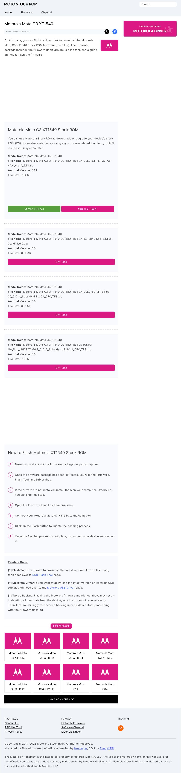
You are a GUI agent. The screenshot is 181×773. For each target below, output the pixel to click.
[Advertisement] (61, 87)
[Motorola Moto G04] (105, 679)
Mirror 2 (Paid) (87, 209)
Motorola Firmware (21, 32)
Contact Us (12, 723)
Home (8, 32)
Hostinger (80, 748)
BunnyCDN (107, 748)
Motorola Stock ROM (20, 4)
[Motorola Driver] (150, 33)
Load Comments (60, 699)
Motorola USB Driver (61, 587)
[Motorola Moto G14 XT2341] (47, 679)
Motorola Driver (71, 731)
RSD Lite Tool (13, 727)
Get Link (61, 262)
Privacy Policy (13, 731)
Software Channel (72, 727)
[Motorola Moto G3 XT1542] (47, 648)
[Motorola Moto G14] (76, 679)
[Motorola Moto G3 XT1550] (105, 648)
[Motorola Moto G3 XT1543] (18, 648)
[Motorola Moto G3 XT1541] (18, 679)
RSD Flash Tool (42, 575)
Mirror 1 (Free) (34, 209)
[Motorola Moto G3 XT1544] (76, 648)
